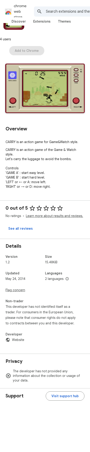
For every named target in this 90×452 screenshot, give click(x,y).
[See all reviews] (21, 228)
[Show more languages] (67, 279)
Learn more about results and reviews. (54, 216)
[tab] (19, 21)
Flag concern (15, 290)
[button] (45, 89)
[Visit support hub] (65, 396)
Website (18, 340)
